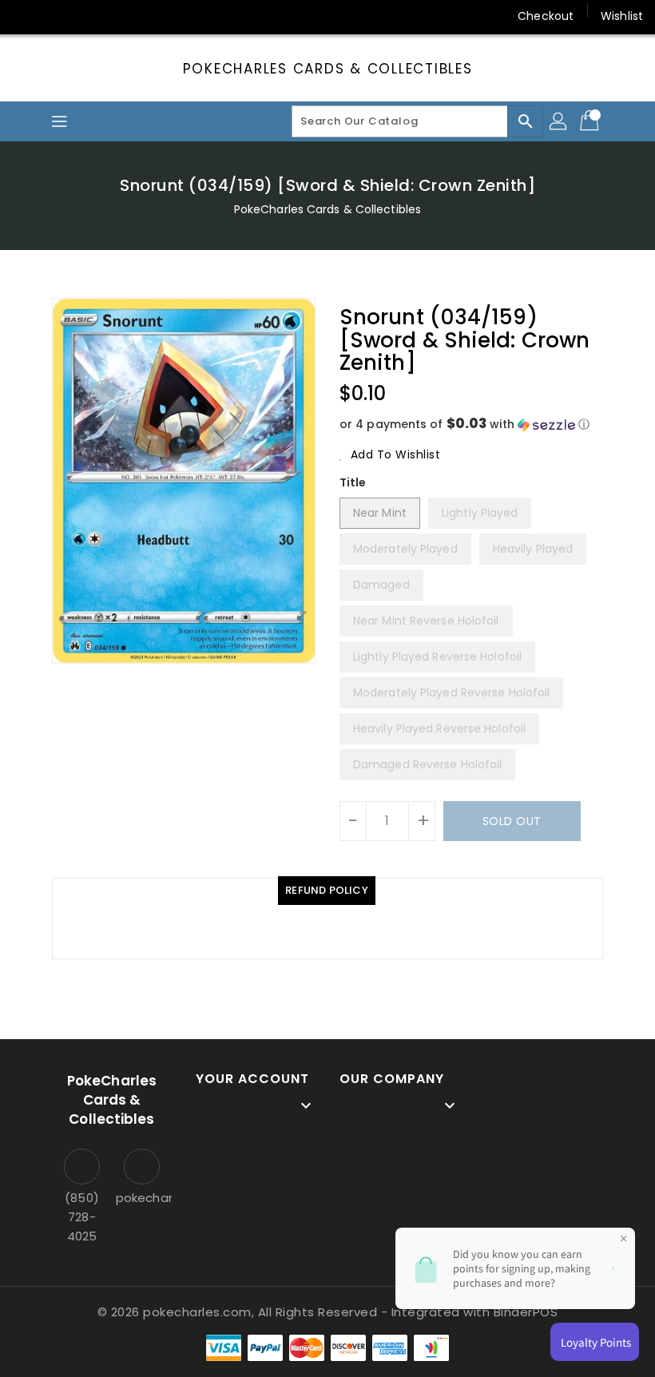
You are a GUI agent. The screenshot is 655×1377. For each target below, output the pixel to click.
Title (353, 482)
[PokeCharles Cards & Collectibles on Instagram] (117, 16)
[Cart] (591, 121)
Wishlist (622, 16)
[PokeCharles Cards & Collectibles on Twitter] (56, 16)
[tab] (326, 890)
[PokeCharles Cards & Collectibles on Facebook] (26, 16)
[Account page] (559, 121)
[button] (471, 424)
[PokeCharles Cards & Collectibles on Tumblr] (147, 16)
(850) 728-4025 (82, 1216)
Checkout (546, 16)
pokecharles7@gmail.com (142, 1197)
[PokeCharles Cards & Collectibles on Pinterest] (86, 16)
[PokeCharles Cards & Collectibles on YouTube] (178, 16)
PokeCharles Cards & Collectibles (328, 69)
